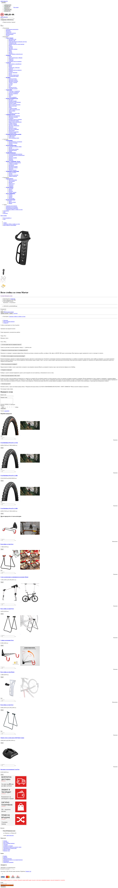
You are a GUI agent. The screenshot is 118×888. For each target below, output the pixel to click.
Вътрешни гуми (12, 39)
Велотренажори (9, 34)
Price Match (5, 842)
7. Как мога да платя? (5, 383)
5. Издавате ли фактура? (6, 369)
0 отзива (2, 295)
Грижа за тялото (12, 172)
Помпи (10, 151)
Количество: (3, 309)
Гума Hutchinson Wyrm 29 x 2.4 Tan (9, 442)
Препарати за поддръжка (12, 207)
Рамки (10, 107)
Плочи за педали (13, 78)
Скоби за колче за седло (14, 109)
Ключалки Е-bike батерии (15, 102)
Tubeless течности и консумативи (16, 44)
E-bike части (11, 136)
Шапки (10, 203)
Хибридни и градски (11, 33)
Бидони (10, 173)
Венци (10, 66)
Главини (11, 46)
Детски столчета (12, 170)
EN (9, 6)
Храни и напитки (13, 176)
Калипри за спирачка (14, 131)
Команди (11, 68)
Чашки (10, 112)
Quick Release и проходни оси (16, 54)
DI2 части (11, 99)
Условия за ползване (8, 845)
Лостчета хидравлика (14, 129)
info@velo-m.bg (10, 835)
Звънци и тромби (13, 157)
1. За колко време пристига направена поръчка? (11, 344)
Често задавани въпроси (9, 321)
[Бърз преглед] (1, 437)
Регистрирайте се (7, 218)
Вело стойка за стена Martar (9, 225)
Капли (10, 45)
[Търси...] (14, 18)
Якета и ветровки (13, 180)
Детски (7, 35)
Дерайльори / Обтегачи (14, 67)
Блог (4, 212)
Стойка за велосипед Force (7, 640)
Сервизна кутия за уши (14, 113)
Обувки (10, 194)
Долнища (11, 188)
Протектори (11, 198)
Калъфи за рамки (13, 101)
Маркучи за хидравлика (14, 115)
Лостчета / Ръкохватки (14, 125)
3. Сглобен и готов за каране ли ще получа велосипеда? (13, 356)
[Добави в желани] (2, 437)
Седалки (11, 83)
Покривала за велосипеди (15, 162)
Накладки (11, 126)
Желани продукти (7, 858)
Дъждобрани (12, 181)
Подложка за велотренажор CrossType (10, 769)
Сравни (11, 313)
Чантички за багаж (13, 167)
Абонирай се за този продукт (7, 885)
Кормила (11, 94)
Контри (10, 52)
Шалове (10, 182)
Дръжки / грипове (13, 82)
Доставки (5, 844)
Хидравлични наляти (14, 120)
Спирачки (11, 118)
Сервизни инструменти (11, 205)
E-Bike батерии (12, 135)
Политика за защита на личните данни (12, 847)
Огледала (11, 156)
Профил (5, 856)
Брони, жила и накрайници (15, 121)
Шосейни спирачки (13, 117)
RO (10, 9)
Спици (10, 51)
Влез (4, 219)
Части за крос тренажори (14, 104)
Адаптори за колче (13, 88)
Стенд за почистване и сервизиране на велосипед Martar (14, 577)
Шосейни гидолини (13, 81)
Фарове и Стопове (13, 142)
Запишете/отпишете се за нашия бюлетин (13, 859)
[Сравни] (3, 437)
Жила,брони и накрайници (15, 63)
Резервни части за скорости (15, 70)
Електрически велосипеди (12, 29)
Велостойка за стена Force (7, 544)
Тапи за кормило (13, 97)
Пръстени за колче (13, 80)
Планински (8, 31)
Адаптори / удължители (14, 91)
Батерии (11, 144)
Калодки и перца (13, 128)
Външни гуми (12, 40)
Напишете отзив (8, 295)
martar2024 (6, 410)
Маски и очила (12, 202)
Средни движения (13, 72)
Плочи (10, 73)
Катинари (11, 160)
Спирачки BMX (12, 133)
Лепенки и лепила (13, 49)
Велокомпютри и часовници (15, 141)
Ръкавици (11, 186)
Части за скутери (13, 105)
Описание (5, 320)
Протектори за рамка (14, 149)
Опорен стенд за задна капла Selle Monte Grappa (12, 737)
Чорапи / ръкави (12, 192)
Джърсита (11, 184)
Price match (16, 7)
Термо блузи (12, 183)
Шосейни (8, 30)
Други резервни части (14, 138)
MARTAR (13, 298)
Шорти (10, 189)
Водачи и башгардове (14, 75)
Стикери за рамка (13, 108)
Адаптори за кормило (14, 92)
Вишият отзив (4, 397)
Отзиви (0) (5, 322)
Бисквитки (3, 886)
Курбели (11, 71)
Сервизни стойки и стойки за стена (14, 209)
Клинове (11, 191)
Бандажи (11, 47)
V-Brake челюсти (13, 123)
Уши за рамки (12, 110)
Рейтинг (2, 405)
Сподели (15, 313)
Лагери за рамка (12, 103)
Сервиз (5, 222)
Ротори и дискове (13, 124)
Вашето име (3, 394)
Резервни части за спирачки (15, 119)
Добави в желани (4, 313)
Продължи (3, 408)
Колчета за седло (13, 87)
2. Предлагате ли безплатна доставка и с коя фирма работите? (14, 350)
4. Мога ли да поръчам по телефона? (9, 364)
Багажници (11, 165)
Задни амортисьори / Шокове (15, 57)
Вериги (10, 65)
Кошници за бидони (13, 175)
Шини (10, 50)
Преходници (12, 130)
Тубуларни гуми (12, 42)
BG (10, 5)
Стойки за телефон (13, 163)
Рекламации (6, 861)
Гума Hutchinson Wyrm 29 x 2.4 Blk (9, 475)
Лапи (10, 96)
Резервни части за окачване (15, 61)
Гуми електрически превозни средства (18, 41)
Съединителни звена (13, 76)
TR (9, 11)
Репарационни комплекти (12, 208)
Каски (10, 200)
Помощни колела (13, 150)
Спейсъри (11, 60)
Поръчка (5, 857)
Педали (10, 84)
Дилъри (5, 840)
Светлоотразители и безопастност (17, 155)
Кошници (11, 168)
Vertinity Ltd (28, 871)
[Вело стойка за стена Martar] (21, 267)
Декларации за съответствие (10, 848)
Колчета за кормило (13, 93)
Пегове (10, 147)
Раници (10, 197)
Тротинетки (6, 210)
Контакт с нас (6, 850)
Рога (10, 86)
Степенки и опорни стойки (15, 146)
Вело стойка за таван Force (7, 608)
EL (8, 8)
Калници (11, 159)
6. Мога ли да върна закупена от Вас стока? (10, 375)
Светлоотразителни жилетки (15, 154)
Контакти (5, 213)
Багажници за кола (13, 166)
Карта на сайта (6, 849)
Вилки (10, 56)
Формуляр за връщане (8, 862)
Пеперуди (11, 59)
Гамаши (10, 196)
